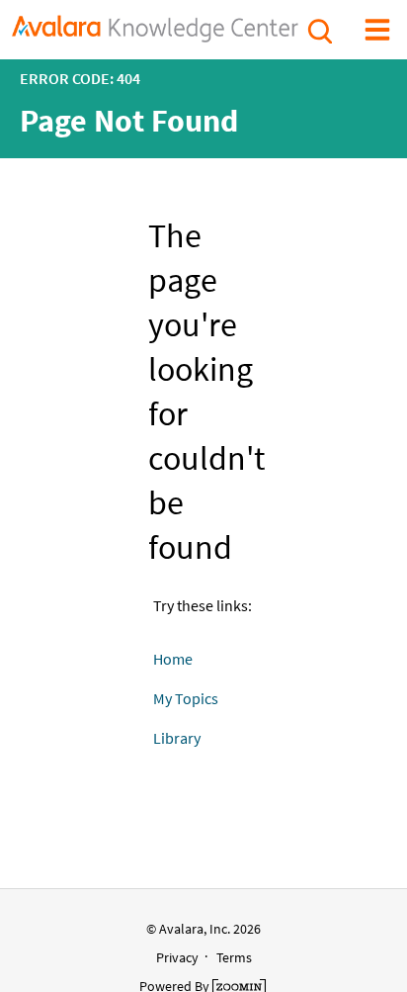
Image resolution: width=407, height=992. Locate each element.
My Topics (185, 698)
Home (173, 659)
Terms (234, 957)
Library (177, 738)
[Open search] (318, 29)
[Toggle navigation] (377, 29)
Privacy (177, 957)
